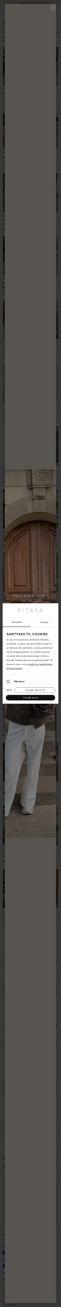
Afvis (9, 690)
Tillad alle (30, 698)
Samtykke (16, 622)
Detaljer (44, 622)
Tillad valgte (35, 690)
